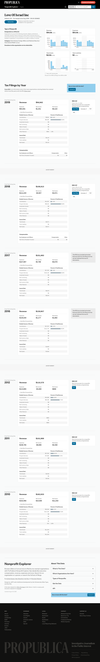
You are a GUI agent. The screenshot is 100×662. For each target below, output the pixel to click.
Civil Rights (26, 616)
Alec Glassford (19, 579)
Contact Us (72, 89)
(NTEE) (18, 42)
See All (25, 624)
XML (74, 112)
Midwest (44, 613)
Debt (24, 621)
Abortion (25, 613)
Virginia (22, 7)
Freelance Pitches (66, 620)
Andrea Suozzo (10, 579)
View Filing (75, 109)
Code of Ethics (75, 652)
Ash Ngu (26, 579)
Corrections (64, 617)
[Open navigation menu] (79, 2)
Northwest (45, 616)
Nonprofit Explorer (11, 7)
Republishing (84, 652)
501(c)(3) (16, 32)
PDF (90, 109)
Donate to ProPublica (88, 2)
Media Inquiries (65, 621)
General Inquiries (66, 613)
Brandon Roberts (36, 579)
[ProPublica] (12, 2)
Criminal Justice (28, 620)
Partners (7, 621)
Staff (6, 620)
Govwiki (19, 588)
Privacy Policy (75, 655)
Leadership (8, 617)
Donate (82, 613)
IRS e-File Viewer (21, 587)
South (43, 617)
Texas (43, 621)
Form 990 (7, 89)
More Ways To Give (85, 616)
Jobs (6, 628)
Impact (7, 616)
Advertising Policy (85, 655)
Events (6, 626)
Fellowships (8, 630)
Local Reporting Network (49, 624)
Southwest (45, 620)
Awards (7, 624)
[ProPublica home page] (37, 647)
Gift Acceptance (76, 657)
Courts (25, 617)
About (6, 613)
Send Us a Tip (65, 616)
